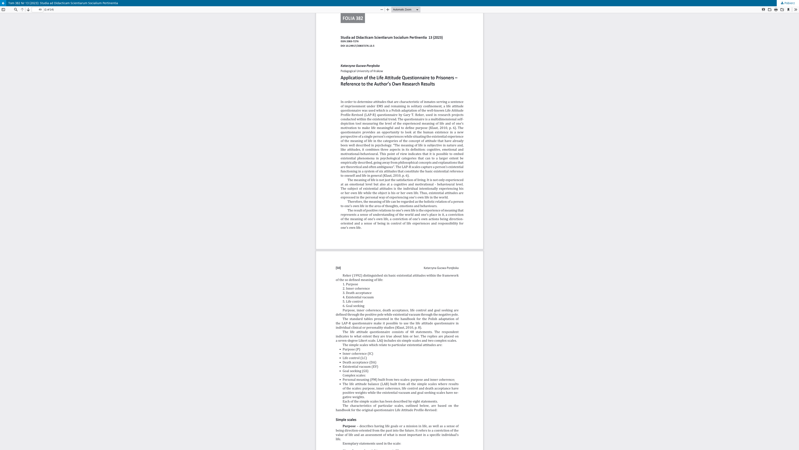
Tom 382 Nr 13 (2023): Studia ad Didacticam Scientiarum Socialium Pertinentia (63, 3)
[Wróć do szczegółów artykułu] (3, 3)
